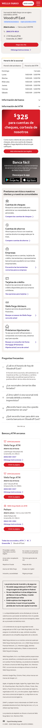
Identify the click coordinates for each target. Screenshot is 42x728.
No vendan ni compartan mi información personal (30, 552)
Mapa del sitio (26, 564)
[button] (21, 99)
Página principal (27, 573)
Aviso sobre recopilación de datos (10, 559)
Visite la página (14, 465)
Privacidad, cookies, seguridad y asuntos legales (9, 552)
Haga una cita (21, 45)
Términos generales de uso (29, 559)
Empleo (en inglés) (28, 569)
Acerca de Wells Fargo (10, 569)
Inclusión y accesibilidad (10, 573)
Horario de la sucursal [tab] (13, 60)
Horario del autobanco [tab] (12, 65)
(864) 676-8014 (12, 31)
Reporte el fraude (8, 564)
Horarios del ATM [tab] (31, 65)
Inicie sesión (28, 3)
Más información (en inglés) (21, 151)
